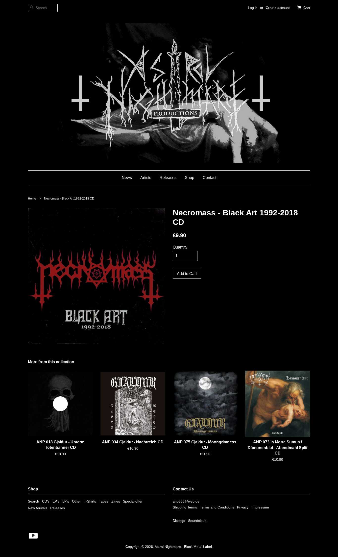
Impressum (260, 507)
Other (76, 501)
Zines (115, 501)
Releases (168, 178)
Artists (145, 178)
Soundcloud (197, 521)
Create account (278, 8)
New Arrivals (37, 508)
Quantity (180, 247)
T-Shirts (90, 501)
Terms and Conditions (217, 507)
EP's (55, 501)
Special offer (133, 501)
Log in (253, 8)
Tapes (103, 501)
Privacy (242, 507)
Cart (306, 8)
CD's (45, 501)
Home (32, 198)
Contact (209, 178)
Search (33, 501)
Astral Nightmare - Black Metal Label (183, 547)
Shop (189, 178)
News (127, 178)
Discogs (179, 521)
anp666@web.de (186, 501)
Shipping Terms (185, 507)
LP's (65, 501)
